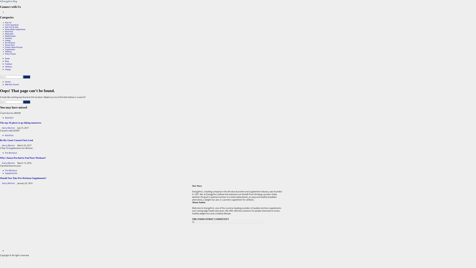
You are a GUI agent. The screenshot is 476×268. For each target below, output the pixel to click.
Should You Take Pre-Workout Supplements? (23, 178)
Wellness (8, 52)
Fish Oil (8, 23)
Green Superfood (11, 25)
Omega (8, 40)
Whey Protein (10, 54)
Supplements (10, 49)
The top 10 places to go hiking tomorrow (20, 122)
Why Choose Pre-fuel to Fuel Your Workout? (23, 158)
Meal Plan (9, 32)
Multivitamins (10, 36)
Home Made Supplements (15, 29)
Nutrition (8, 38)
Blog (7, 61)
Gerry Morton (8, 128)
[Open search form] (0, 74)
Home (7, 58)
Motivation (9, 34)
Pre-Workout (10, 43)
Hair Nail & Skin (11, 27)
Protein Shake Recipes (14, 47)
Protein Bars (10, 45)
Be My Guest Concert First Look (16, 140)
